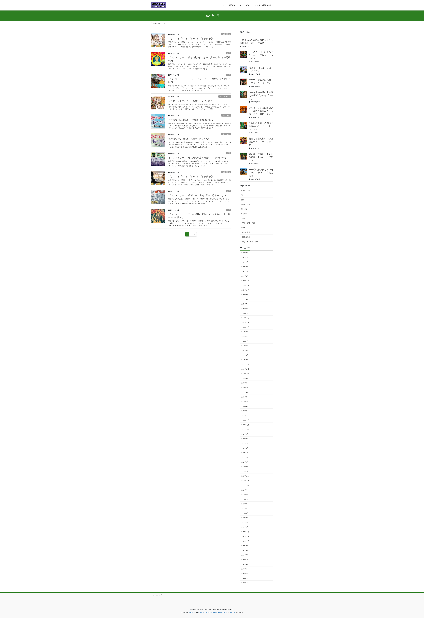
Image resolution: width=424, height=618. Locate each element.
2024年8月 (244, 336)
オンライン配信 (225, 96)
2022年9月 (244, 434)
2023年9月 (244, 378)
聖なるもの (226, 115)
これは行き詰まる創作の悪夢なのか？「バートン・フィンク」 (261, 126)
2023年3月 (244, 406)
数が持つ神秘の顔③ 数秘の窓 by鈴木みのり (190, 120)
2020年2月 (244, 578)
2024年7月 (244, 341)
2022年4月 (244, 457)
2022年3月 (244, 462)
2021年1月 (244, 527)
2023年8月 (244, 383)
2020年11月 (245, 536)
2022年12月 (245, 420)
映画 (228, 53)
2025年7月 (244, 304)
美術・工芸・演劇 (248, 223)
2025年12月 (245, 281)
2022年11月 (245, 425)
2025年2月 (244, 308)
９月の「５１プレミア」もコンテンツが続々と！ (192, 101)
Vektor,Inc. (233, 612)
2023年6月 (244, 392)
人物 (242, 195)
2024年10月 (245, 327)
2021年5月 (244, 508)
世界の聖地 (226, 34)
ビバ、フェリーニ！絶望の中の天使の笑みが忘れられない (197, 195)
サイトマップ (157, 595)
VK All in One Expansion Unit (218, 612)
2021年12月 (245, 476)
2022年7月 (244, 443)
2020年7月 (244, 555)
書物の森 (244, 209)
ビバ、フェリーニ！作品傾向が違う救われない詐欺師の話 (197, 157)
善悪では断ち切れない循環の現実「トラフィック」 (261, 141)
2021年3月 (244, 518)
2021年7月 (244, 499)
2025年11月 (245, 285)
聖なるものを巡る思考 (250, 242)
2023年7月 (244, 388)
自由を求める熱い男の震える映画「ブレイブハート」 (261, 95)
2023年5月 (244, 397)
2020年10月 (245, 541)
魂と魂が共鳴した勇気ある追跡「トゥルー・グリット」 (261, 157)
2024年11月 (245, 322)
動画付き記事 (245, 204)
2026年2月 (244, 271)
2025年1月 (244, 313)
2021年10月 (245, 485)
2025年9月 (244, 295)
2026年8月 (244, 253)
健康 (242, 200)
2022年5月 (244, 453)
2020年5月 (244, 564)
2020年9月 (244, 546)
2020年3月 (244, 573)
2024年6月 (244, 346)
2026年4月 (244, 262)
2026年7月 (244, 257)
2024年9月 (244, 332)
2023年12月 (245, 364)
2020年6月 (244, 560)
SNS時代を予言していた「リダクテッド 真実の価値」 (261, 172)
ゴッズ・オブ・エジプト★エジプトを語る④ (190, 176)
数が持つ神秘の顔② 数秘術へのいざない (189, 139)
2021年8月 (244, 495)
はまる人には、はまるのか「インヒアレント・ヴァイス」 (261, 55)
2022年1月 (244, 471)
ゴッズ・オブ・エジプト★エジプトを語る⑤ (190, 38)
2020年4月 (244, 569)
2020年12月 (245, 532)
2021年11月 (245, 480)
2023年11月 (245, 369)
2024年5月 (244, 350)
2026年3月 (244, 267)
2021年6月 (244, 504)
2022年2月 (244, 467)
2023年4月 (244, 402)
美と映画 (244, 214)
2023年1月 (244, 415)
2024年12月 (245, 318)
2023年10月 (245, 374)
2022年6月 (244, 448)
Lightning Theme (203, 612)
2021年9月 (244, 490)
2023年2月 (244, 411)
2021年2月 (244, 522)
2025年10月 (245, 290)
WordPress (192, 612)
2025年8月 (244, 299)
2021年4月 (244, 513)
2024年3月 (244, 355)
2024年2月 (244, 360)
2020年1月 (244, 583)
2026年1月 (244, 276)
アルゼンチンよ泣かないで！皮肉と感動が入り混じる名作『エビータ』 (261, 110)
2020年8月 (244, 550)
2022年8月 (244, 439)
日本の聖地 (246, 237)
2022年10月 (245, 429)
